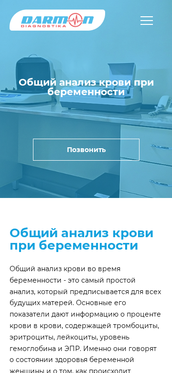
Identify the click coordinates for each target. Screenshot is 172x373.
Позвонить (86, 149)
